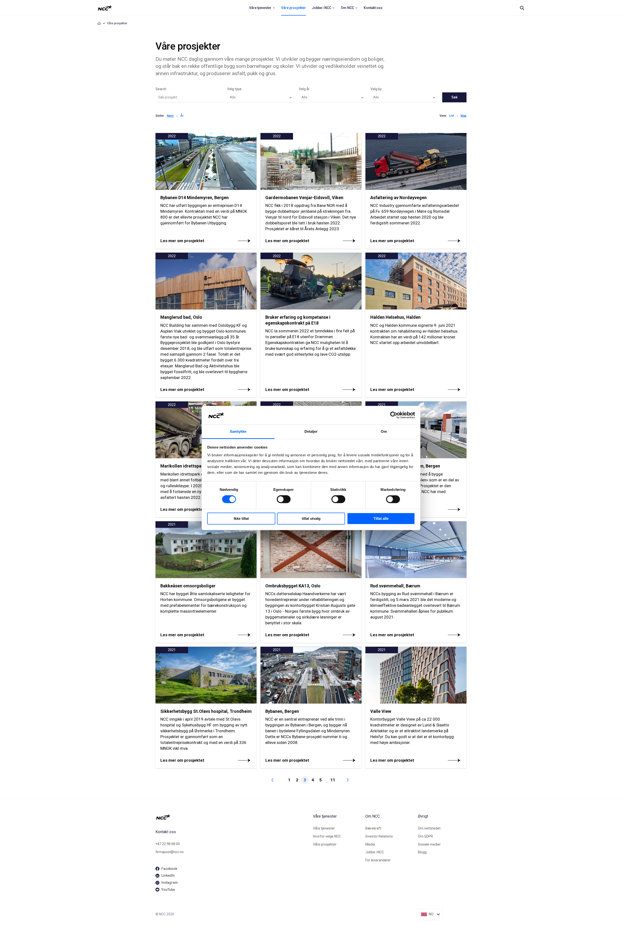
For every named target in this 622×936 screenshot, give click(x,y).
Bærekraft (373, 828)
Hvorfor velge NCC (327, 836)
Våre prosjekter (325, 844)
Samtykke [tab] (238, 431)
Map (463, 115)
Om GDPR (425, 836)
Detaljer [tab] (311, 431)
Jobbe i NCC (374, 852)
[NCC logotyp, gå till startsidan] (232, 817)
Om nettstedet (429, 828)
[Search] (522, 8)
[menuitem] (262, 8)
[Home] (99, 23)
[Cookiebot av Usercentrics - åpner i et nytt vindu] (393, 415)
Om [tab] (384, 431)
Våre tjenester (324, 828)
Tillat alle (381, 518)
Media (370, 844)
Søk (454, 97)
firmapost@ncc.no (170, 852)
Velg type (234, 89)
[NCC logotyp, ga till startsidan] (104, 8)
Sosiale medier (429, 844)
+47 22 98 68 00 (168, 844)
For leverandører (378, 860)
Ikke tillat (241, 518)
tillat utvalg (311, 518)
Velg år (304, 89)
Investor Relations (379, 836)
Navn (170, 115)
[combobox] (261, 97)
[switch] (284, 499)
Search (161, 89)
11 (332, 779)
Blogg (422, 852)
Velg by (376, 89)
